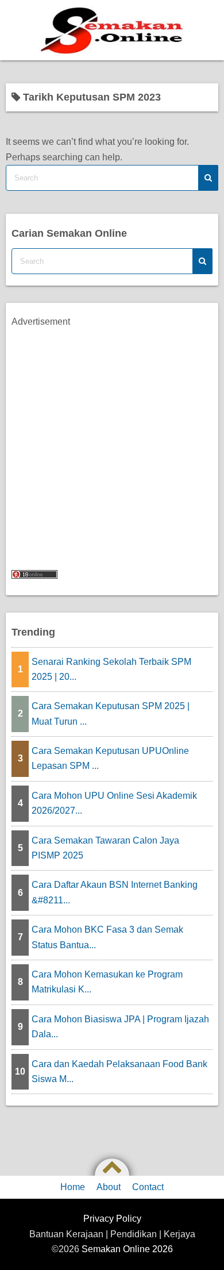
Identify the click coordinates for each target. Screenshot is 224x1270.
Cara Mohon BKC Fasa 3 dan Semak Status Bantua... (107, 937)
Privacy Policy (112, 1218)
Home (72, 1187)
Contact (148, 1187)
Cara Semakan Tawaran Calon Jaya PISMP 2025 (105, 848)
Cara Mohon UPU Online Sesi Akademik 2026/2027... (114, 803)
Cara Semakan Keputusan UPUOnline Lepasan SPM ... (110, 758)
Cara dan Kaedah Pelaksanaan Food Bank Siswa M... (119, 1071)
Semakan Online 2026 (127, 1249)
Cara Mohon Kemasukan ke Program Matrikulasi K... (107, 981)
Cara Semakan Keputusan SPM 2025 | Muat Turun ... (111, 713)
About (108, 1187)
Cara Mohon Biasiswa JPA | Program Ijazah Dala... (120, 1026)
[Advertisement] (112, 441)
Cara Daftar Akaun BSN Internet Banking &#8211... (115, 892)
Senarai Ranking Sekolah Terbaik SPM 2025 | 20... (111, 669)
